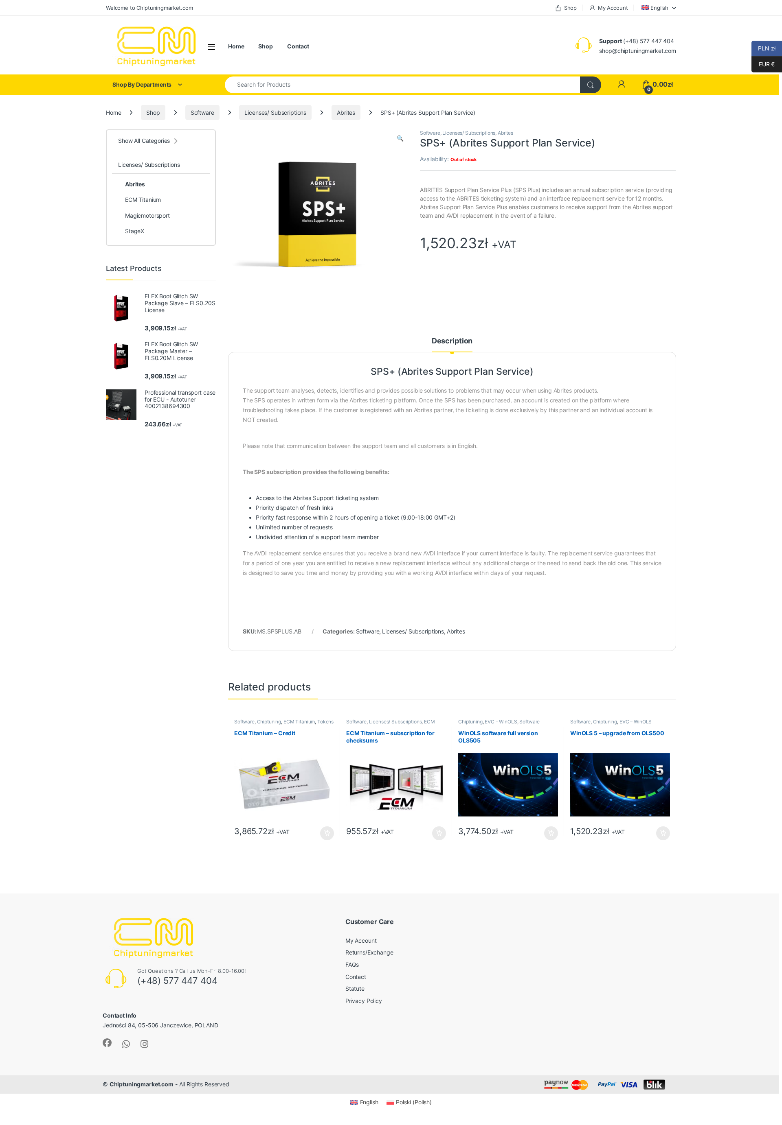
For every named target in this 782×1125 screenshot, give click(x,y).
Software (202, 112)
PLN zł (763, 48)
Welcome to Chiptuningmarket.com (149, 7)
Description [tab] (452, 341)
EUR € (763, 64)
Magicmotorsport (147, 215)
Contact (298, 46)
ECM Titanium (299, 722)
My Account (613, 7)
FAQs (352, 964)
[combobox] (402, 84)
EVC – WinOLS (501, 722)
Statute (355, 988)
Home (236, 46)
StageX (134, 230)
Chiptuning (269, 722)
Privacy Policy (363, 1000)
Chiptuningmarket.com (142, 1084)
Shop (570, 7)
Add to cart (327, 833)
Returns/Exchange (369, 952)
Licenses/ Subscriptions (275, 112)
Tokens (325, 722)
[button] (400, 138)
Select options (436, 833)
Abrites (346, 112)
